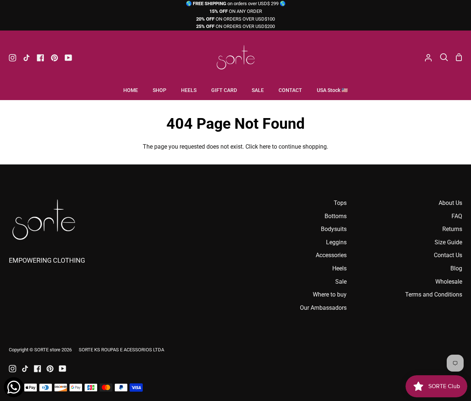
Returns (452, 229)
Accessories (331, 255)
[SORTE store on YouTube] (62, 368)
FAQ (456, 216)
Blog (456, 268)
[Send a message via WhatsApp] (14, 387)
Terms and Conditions (433, 294)
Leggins (336, 242)
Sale (341, 281)
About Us (450, 202)
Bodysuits (334, 229)
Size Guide (448, 242)
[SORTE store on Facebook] (37, 368)
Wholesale (448, 281)
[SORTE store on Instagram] (12, 368)
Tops (340, 202)
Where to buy (330, 294)
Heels (339, 268)
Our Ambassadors (323, 307)
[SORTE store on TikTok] (25, 368)
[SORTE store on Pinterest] (50, 368)
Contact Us (448, 255)
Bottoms (336, 216)
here (264, 146)
